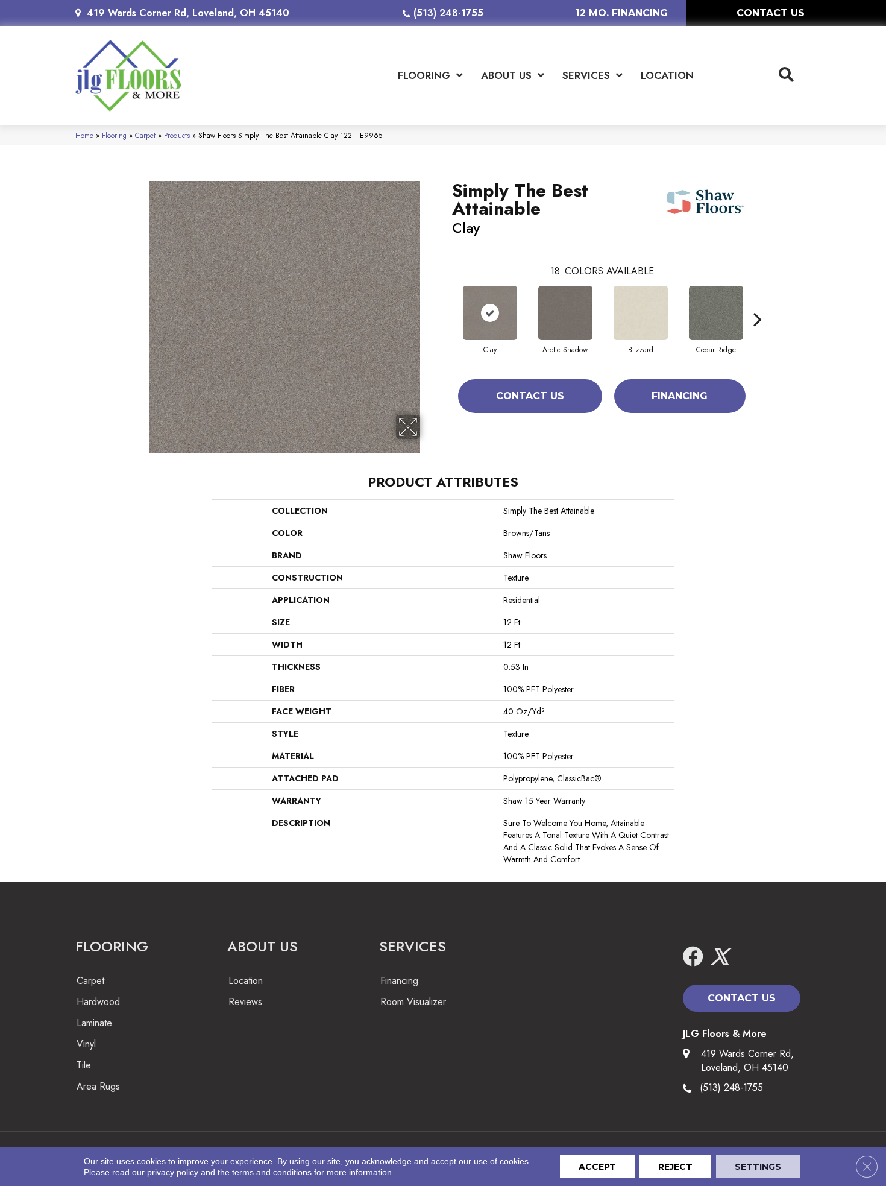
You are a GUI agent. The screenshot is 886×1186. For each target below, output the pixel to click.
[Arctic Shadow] (565, 313)
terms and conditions (272, 1172)
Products (177, 135)
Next (758, 301)
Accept (597, 1166)
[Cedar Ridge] (716, 313)
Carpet (145, 135)
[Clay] (490, 313)
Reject (675, 1166)
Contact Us (530, 396)
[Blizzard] (641, 313)
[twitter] (719, 957)
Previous (446, 301)
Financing (680, 396)
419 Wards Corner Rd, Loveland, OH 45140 (188, 13)
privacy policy (172, 1172)
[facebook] (693, 957)
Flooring (114, 135)
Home (84, 135)
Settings (758, 1166)
